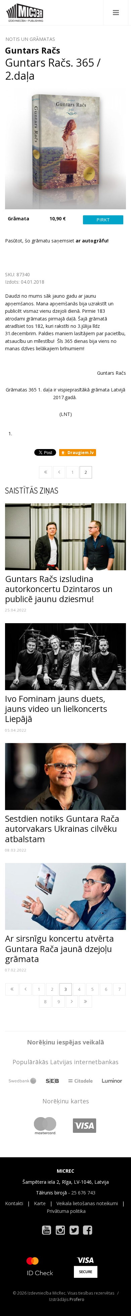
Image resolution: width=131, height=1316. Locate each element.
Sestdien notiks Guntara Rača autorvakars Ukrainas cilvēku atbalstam (62, 828)
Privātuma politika (66, 1211)
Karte (40, 1203)
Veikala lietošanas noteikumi (87, 1203)
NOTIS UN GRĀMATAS (30, 39)
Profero (77, 1299)
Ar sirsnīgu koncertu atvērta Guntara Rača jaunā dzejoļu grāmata (59, 948)
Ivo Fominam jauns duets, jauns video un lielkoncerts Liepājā (56, 708)
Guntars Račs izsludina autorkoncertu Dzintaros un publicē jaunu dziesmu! (59, 588)
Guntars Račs (32, 50)
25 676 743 (83, 1192)
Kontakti (14, 1203)
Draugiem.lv (80, 452)
